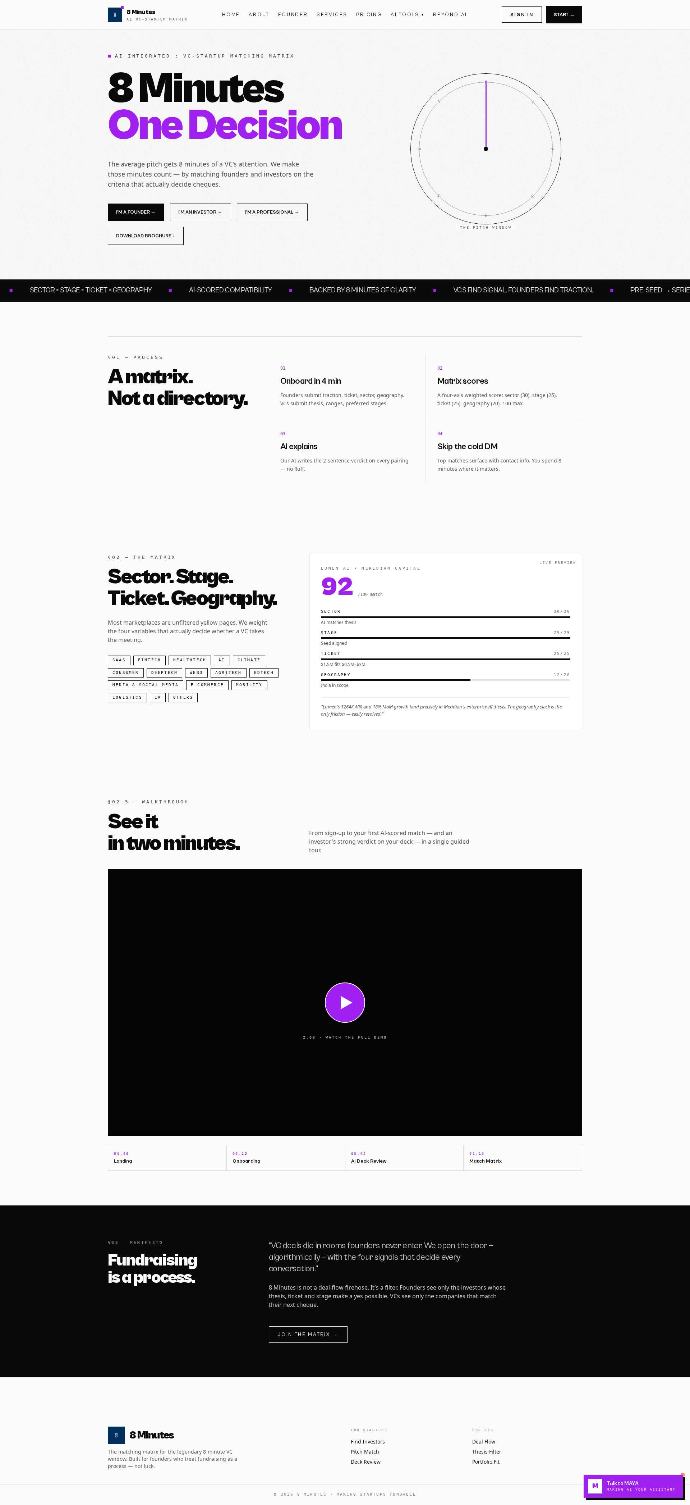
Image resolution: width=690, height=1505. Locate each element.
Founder (293, 15)
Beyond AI (450, 15)
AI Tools (407, 15)
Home (231, 15)
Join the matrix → (308, 1334)
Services (332, 15)
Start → (564, 15)
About (259, 15)
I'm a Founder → (136, 212)
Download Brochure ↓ (145, 236)
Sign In (522, 15)
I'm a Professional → (272, 212)
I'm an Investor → (200, 212)
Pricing (369, 15)
